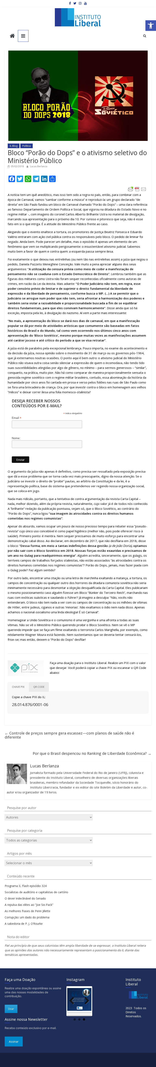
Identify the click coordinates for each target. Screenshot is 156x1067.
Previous (73, 1001)
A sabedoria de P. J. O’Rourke (24, 924)
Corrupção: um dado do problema (27, 917)
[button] (150, 25)
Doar (11, 1009)
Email (16, 418)
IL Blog (13, 146)
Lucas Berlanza (38, 166)
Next (85, 1001)
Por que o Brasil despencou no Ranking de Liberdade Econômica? (92, 753)
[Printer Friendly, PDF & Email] (137, 189)
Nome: (16, 438)
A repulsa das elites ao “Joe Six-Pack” (29, 905)
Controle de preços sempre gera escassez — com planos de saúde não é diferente (69, 735)
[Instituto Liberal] (12, 36)
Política (26, 146)
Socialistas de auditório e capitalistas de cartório (36, 892)
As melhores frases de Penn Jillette (27, 911)
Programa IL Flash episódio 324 (26, 886)
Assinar (13, 1041)
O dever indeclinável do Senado (25, 898)
